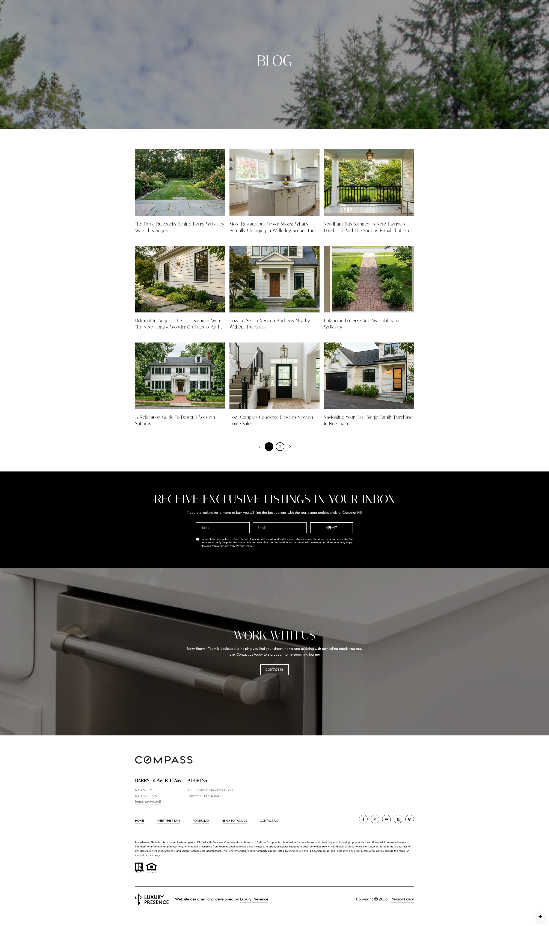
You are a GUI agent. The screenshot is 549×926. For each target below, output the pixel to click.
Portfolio (201, 821)
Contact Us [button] (274, 669)
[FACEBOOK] (363, 819)
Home (139, 821)
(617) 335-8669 (146, 796)
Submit (331, 527)
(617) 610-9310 (145, 790)
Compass (229, 842)
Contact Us (269, 821)
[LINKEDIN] (386, 819)
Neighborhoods (234, 821)
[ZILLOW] (398, 819)
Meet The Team (168, 821)
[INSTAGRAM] (375, 819)
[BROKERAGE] (409, 819)
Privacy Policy (244, 545)
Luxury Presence (254, 899)
